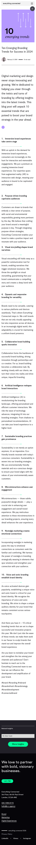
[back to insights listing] (32, 8)
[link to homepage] (11, 3)
